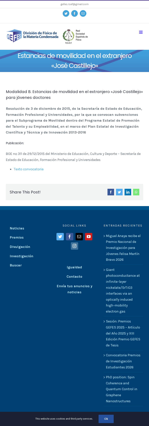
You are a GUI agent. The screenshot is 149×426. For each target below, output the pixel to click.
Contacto (74, 276)
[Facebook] (69, 236)
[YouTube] (88, 236)
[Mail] (79, 236)
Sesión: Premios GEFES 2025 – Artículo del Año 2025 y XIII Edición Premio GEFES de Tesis (123, 333)
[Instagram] (74, 246)
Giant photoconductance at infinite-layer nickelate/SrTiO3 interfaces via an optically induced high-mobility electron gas (123, 291)
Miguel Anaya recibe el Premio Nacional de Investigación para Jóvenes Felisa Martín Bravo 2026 (123, 248)
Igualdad (74, 267)
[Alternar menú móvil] (141, 32)
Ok (106, 419)
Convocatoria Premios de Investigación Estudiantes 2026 (123, 361)
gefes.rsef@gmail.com (75, 4)
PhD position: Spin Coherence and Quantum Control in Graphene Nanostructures (121, 389)
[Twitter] (60, 236)
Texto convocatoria (29, 169)
